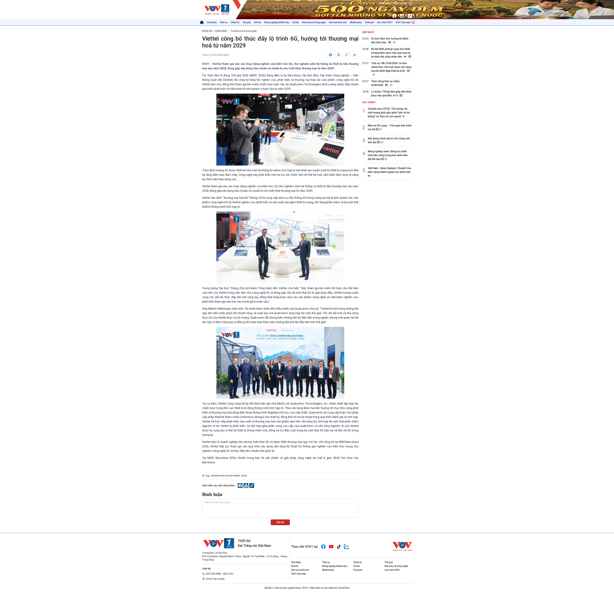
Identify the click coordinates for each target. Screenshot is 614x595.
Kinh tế (257, 22)
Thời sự (224, 22)
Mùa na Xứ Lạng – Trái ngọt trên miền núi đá (390, 127)
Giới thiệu (212, 22)
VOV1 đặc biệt (403, 22)
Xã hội (296, 22)
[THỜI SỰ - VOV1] (224, 9)
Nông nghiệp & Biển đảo (276, 22)
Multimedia (356, 22)
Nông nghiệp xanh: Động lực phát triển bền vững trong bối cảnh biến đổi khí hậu (388, 155)
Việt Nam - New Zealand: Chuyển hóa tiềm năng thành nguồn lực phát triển (389, 170)
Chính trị (235, 22)
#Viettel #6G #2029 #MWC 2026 (229, 475)
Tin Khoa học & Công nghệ (243, 31)
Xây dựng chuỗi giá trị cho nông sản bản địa (389, 140)
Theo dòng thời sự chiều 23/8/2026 (385, 83)
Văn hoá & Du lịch (338, 22)
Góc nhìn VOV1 (385, 22)
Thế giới (247, 22)
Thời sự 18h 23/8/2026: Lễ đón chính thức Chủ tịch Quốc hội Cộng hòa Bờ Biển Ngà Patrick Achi (391, 67)
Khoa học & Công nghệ (314, 22)
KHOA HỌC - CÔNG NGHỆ (214, 31)
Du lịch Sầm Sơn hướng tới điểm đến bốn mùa (389, 40)
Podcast (369, 22)
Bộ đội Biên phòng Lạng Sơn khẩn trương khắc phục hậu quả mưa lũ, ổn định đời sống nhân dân (391, 52)
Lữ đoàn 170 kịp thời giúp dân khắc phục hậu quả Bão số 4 (391, 93)
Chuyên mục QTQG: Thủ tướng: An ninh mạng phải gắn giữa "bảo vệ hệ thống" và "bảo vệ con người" (389, 112)
